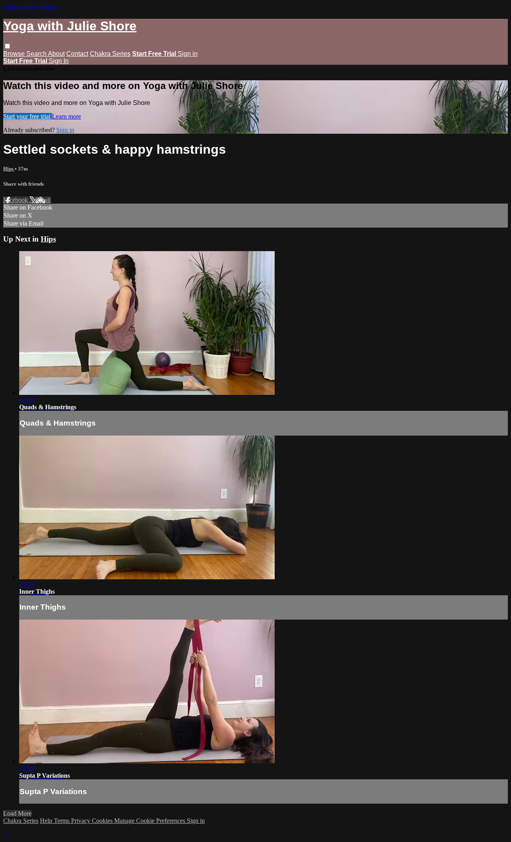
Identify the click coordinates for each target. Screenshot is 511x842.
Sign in (188, 53)
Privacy (81, 820)
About (56, 53)
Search (37, 53)
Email (43, 199)
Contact (77, 53)
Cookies (103, 820)
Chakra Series (110, 53)
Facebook (16, 199)
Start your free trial (27, 116)
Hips (9, 169)
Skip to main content (29, 6)
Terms (62, 820)
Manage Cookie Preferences (150, 820)
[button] (7, 46)
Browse (14, 53)
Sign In (59, 60)
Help (47, 820)
